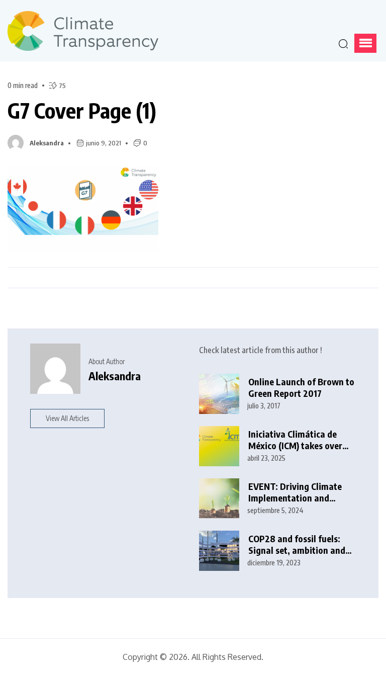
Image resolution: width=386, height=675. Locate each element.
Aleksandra (47, 143)
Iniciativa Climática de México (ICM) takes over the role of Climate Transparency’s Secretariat (295, 440)
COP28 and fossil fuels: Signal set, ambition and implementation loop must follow (301, 544)
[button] (365, 43)
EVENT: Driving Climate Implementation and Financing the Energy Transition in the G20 (295, 492)
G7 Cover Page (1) (82, 110)
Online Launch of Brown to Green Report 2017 (301, 387)
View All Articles (67, 418)
